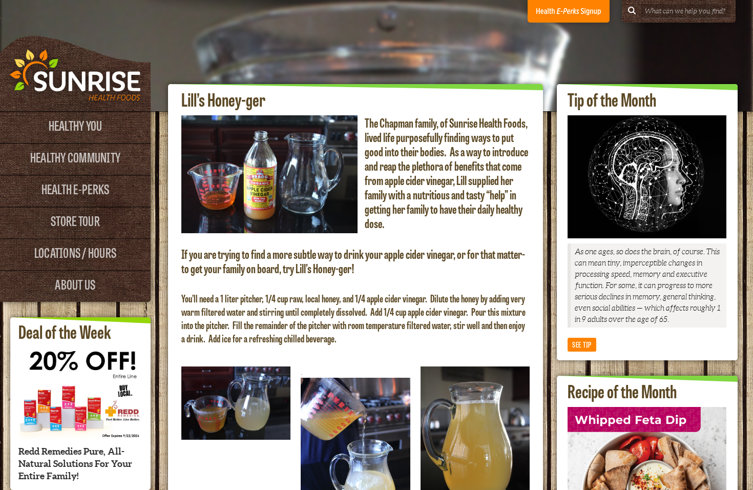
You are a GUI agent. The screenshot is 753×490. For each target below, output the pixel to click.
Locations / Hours (75, 252)
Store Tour (75, 220)
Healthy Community (75, 157)
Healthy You (75, 125)
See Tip (582, 344)
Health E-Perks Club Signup (569, 11)
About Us (75, 284)
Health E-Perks (75, 188)
